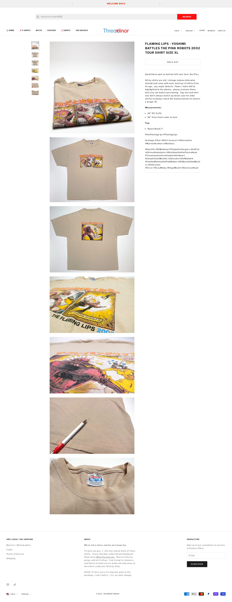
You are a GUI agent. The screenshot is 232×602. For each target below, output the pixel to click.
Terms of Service (15, 554)
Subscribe (197, 564)
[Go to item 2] (35, 55)
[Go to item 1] (35, 46)
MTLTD (39, 31)
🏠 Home (10, 31)
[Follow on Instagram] (7, 584)
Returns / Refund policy (18, 545)
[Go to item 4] (35, 70)
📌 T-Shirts (25, 31)
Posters (51, 31)
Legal (9, 549)
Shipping (10, 558)
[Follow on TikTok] (14, 584)
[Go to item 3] (35, 63)
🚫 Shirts (65, 31)
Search (187, 17)
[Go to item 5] (35, 78)
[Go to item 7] (35, 92)
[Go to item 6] (35, 85)
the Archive (82, 31)
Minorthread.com (105, 557)
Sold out (173, 62)
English (189, 31)
